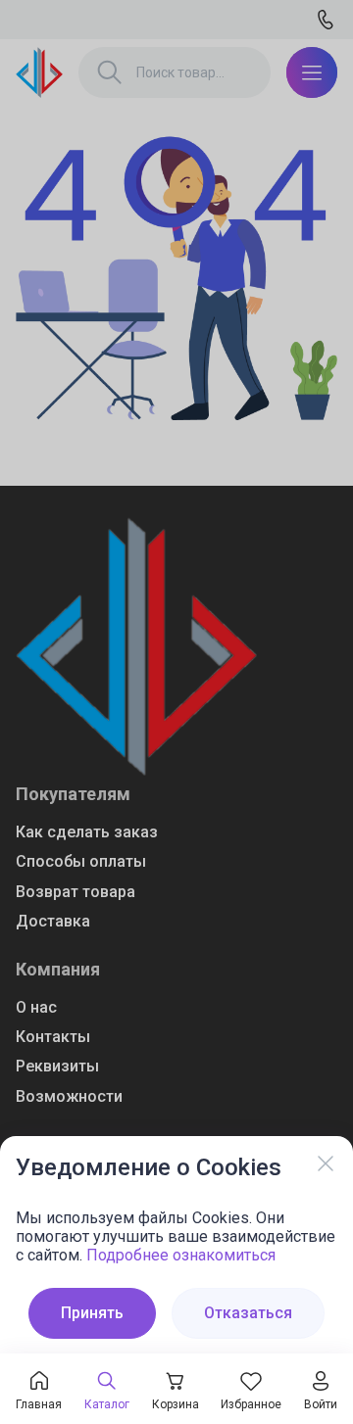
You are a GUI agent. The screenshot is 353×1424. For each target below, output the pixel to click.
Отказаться (248, 1313)
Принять (92, 1313)
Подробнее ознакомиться (181, 1255)
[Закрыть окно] (325, 1163)
